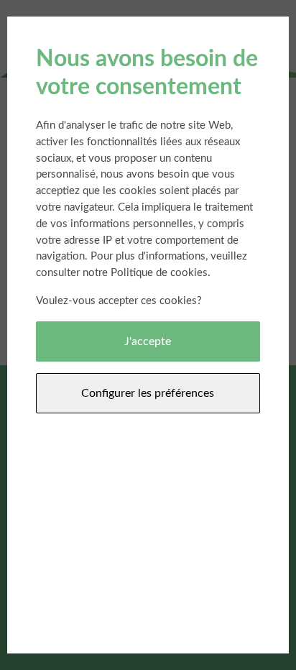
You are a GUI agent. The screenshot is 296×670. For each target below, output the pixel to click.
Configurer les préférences (147, 393)
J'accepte (147, 341)
